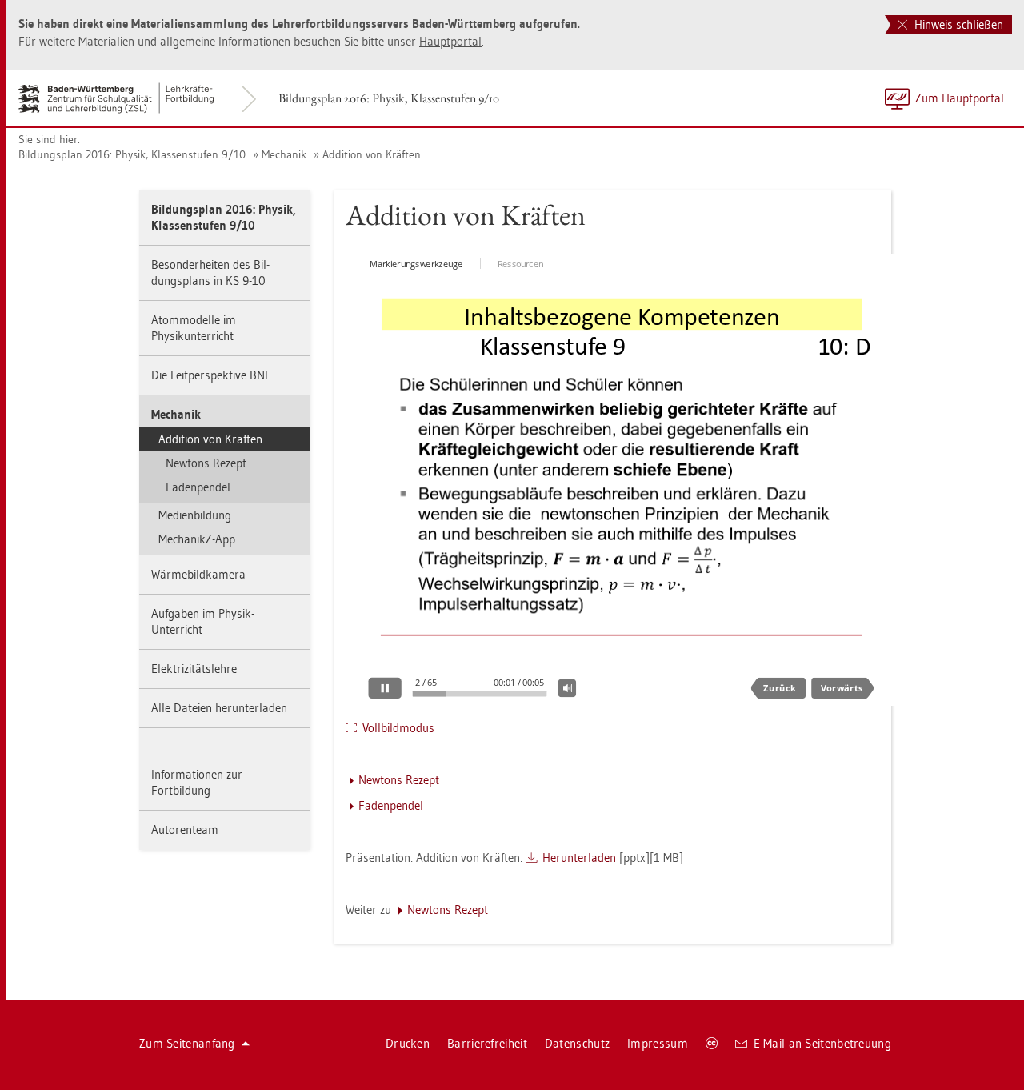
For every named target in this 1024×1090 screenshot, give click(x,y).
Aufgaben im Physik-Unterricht (202, 621)
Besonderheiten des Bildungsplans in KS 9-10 (210, 272)
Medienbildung (194, 515)
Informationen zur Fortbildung (196, 782)
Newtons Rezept (206, 463)
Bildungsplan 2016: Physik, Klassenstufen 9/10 (388, 98)
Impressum (657, 1043)
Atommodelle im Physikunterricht (193, 327)
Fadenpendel (198, 487)
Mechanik (284, 154)
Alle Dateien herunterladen (219, 707)
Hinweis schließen (957, 24)
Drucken (408, 1043)
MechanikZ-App (196, 539)
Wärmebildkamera (198, 574)
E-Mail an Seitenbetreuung (823, 1043)
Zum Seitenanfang (187, 1043)
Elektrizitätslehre (194, 668)
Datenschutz (577, 1043)
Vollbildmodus (398, 727)
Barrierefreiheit (487, 1043)
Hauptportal (450, 41)
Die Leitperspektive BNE (211, 375)
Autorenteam (184, 829)
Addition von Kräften (371, 154)
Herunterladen (579, 857)
